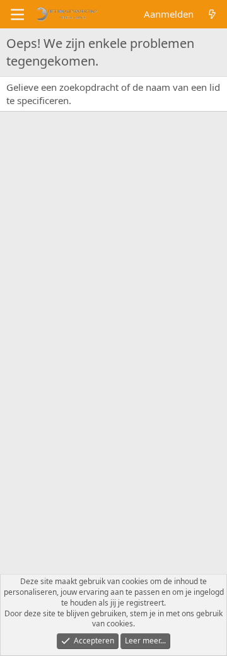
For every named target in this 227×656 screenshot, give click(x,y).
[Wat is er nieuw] (212, 14)
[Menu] (17, 14)
